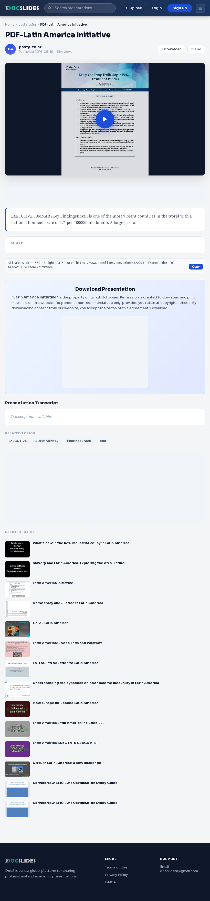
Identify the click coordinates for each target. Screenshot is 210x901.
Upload (136, 8)
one (103, 441)
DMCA (110, 882)
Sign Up (180, 8)
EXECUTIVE (17, 441)
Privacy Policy (116, 875)
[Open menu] (200, 8)
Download (158, 308)
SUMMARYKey (46, 441)
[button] (105, 119)
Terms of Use (116, 867)
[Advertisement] (105, 352)
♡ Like (196, 49)
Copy (196, 266)
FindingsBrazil (79, 441)
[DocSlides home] (22, 8)
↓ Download (172, 49)
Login (157, 8)
